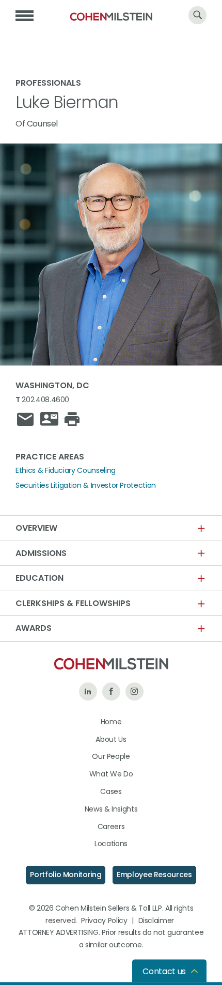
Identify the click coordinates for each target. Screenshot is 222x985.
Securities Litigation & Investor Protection (85, 485)
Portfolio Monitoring (65, 874)
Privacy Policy (104, 920)
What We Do (111, 774)
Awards (33, 628)
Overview (36, 528)
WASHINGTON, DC (52, 385)
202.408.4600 (45, 399)
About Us (111, 739)
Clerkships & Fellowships (73, 603)
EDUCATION (39, 578)
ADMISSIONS (41, 553)
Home (111, 722)
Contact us (164, 971)
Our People (111, 756)
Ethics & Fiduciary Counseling (65, 470)
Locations (111, 843)
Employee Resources (154, 874)
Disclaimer (156, 920)
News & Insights (111, 809)
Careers (111, 826)
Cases (110, 791)
